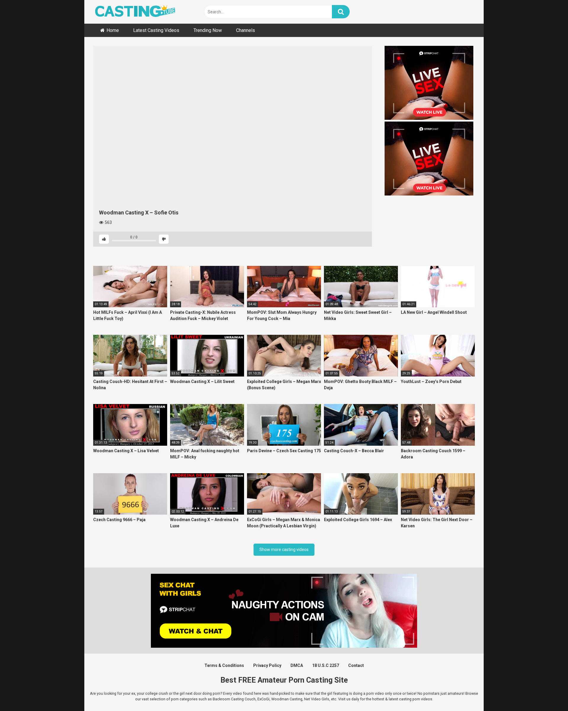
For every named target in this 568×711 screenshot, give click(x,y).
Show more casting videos (284, 549)
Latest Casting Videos (156, 30)
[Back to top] (548, 693)
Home (112, 30)
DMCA (297, 665)
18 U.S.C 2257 (325, 665)
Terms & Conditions (224, 665)
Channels (245, 30)
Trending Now (207, 30)
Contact (356, 665)
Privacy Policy (267, 665)
